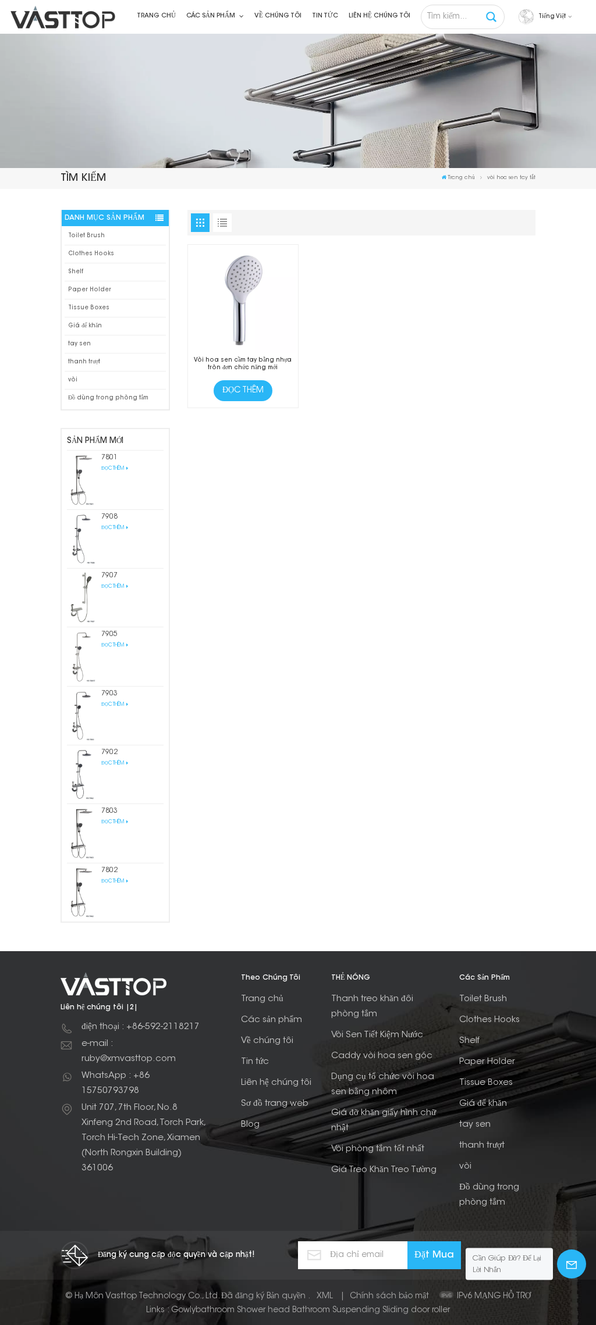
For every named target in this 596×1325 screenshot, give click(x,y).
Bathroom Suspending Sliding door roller (371, 1310)
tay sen (79, 344)
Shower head (263, 1310)
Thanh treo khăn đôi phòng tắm (372, 1007)
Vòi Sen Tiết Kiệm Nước (377, 1035)
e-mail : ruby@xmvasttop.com (128, 1051)
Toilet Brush (86, 235)
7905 (109, 634)
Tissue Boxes (88, 307)
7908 (109, 516)
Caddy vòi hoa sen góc (381, 1056)
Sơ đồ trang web (274, 1103)
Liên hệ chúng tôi (379, 16)
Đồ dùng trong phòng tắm (108, 398)
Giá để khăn (85, 325)
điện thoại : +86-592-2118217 (140, 1027)
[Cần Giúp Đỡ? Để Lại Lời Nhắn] (571, 1263)
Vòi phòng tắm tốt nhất (377, 1149)
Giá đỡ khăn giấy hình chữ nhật (383, 1121)
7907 (109, 575)
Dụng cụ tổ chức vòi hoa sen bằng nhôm (382, 1085)
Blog (250, 1124)
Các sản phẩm (211, 16)
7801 (109, 457)
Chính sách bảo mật (389, 1296)
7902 (109, 752)
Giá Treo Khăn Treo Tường (384, 1170)
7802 (109, 870)
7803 (109, 811)
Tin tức (325, 16)
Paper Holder (89, 289)
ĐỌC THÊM (113, 468)
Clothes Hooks (91, 253)
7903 (109, 693)
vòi (72, 380)
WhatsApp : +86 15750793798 (115, 1083)
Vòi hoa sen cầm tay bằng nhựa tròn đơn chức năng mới (243, 364)
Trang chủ (156, 16)
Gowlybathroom (203, 1310)
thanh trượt (84, 362)
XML (325, 1296)
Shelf (75, 271)
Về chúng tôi (277, 16)
